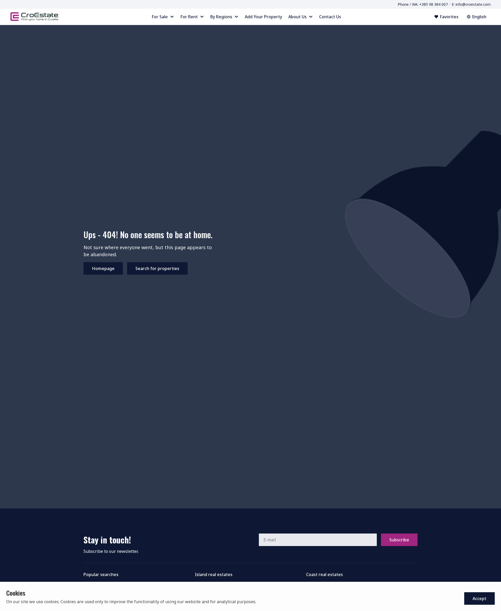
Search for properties (157, 268)
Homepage (103, 268)
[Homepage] (34, 16)
